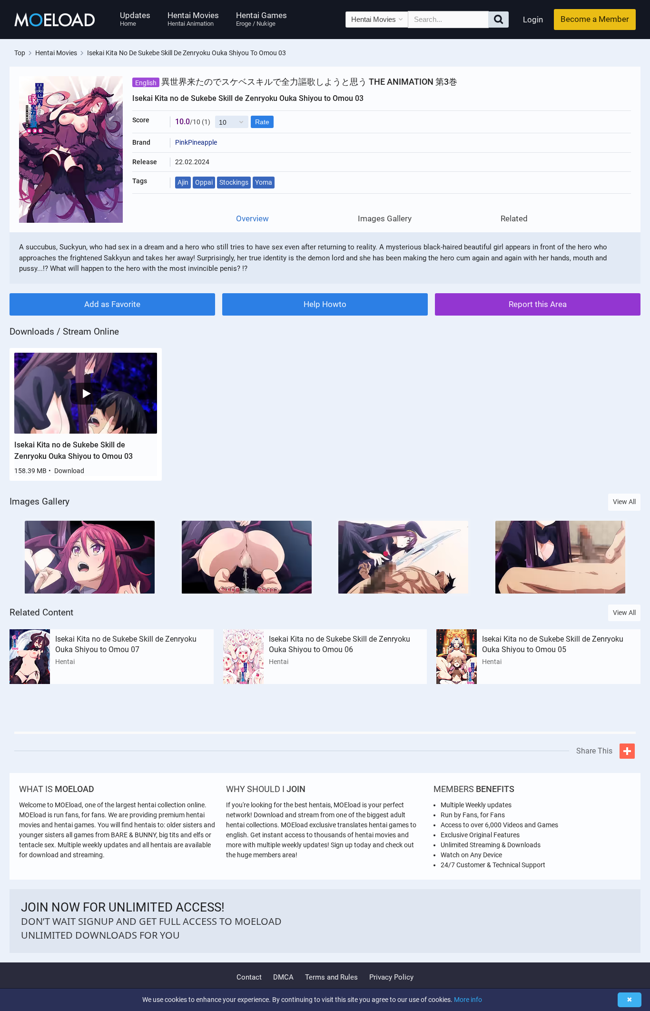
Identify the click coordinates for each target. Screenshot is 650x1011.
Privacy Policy (391, 977)
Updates (135, 18)
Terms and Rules (331, 977)
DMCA (283, 977)
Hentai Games (261, 18)
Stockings (233, 182)
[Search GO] (498, 19)
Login (533, 19)
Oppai (204, 182)
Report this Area (538, 304)
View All (624, 502)
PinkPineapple (196, 142)
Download (69, 471)
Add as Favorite (112, 304)
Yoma (263, 182)
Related (514, 219)
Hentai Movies (193, 18)
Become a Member (595, 19)
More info (468, 999)
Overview (252, 219)
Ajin (182, 182)
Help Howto (325, 304)
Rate (262, 122)
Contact (249, 977)
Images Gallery (385, 219)
